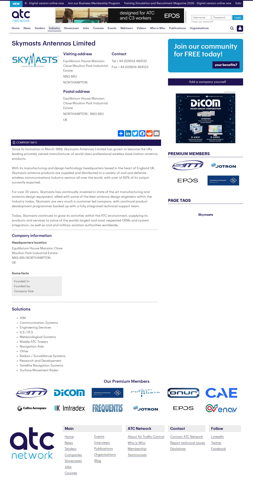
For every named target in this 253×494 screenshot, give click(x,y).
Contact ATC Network (186, 436)
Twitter (216, 443)
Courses (98, 28)
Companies (73, 455)
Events (112, 28)
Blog (97, 460)
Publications (177, 28)
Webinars (126, 28)
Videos (141, 28)
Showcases (71, 28)
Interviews (102, 442)
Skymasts (205, 214)
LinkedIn (217, 436)
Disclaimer (178, 448)
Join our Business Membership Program (86, 3)
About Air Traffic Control (146, 436)
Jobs (86, 28)
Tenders (40, 28)
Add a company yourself (207, 82)
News (27, 28)
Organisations (199, 28)
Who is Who (157, 28)
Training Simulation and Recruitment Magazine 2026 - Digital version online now (170, 3)
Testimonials (137, 455)
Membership (137, 448)
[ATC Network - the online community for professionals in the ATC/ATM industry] (21, 14)
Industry (54, 28)
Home (16, 28)
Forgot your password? (202, 22)
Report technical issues (187, 443)
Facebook (218, 448)
